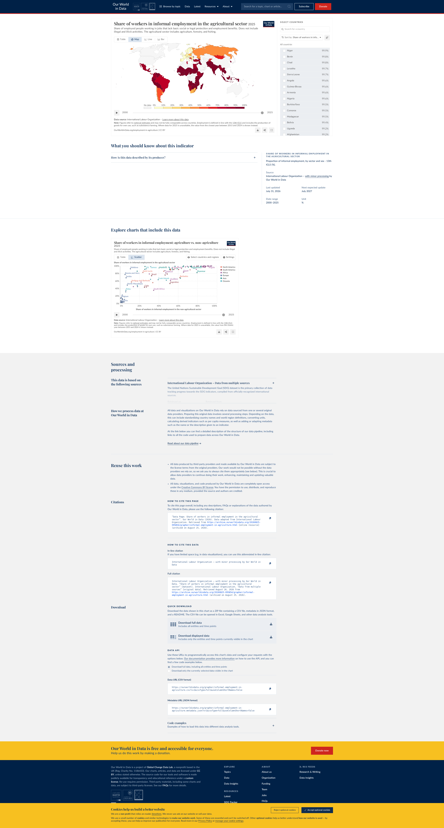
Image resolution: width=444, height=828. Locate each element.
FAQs (165, 785)
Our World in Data (121, 6)
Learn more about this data (175, 120)
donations (156, 814)
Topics (227, 772)
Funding (266, 784)
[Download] (258, 130)
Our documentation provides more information (209, 658)
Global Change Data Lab (160, 767)
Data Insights (231, 784)
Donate (323, 6)
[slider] (262, 112)
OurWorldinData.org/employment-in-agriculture (136, 130)
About (226, 6)
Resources (210, 6)
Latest (197, 6)
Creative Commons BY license (197, 487)
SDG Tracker (230, 802)
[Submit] (289, 6)
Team (264, 789)
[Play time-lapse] (116, 113)
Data (187, 6)
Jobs (264, 795)
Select (205, 257)
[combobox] (267, 6)
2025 (270, 112)
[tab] (121, 39)
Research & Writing (310, 772)
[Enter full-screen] (271, 130)
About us (267, 772)
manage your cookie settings (229, 821)
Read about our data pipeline (183, 443)
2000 (125, 112)
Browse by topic (172, 6)
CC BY (162, 130)
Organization (268, 778)
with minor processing (317, 176)
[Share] (264, 130)
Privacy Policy (205, 821)
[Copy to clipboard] (266, 518)
